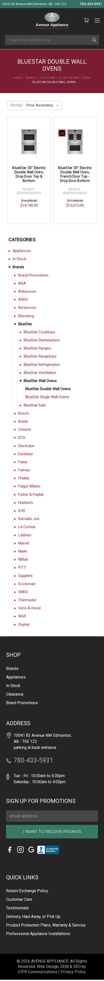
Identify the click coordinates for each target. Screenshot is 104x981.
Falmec (24, 470)
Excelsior (25, 454)
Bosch (23, 413)
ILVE (21, 510)
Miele (22, 551)
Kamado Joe (28, 518)
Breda (23, 421)
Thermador (27, 600)
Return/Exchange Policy (27, 890)
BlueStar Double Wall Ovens (48, 389)
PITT (22, 567)
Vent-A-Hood (29, 608)
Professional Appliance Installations (38, 933)
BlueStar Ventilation (40, 372)
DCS (21, 437)
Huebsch (25, 502)
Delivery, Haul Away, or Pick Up (33, 916)
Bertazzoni (27, 307)
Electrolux (26, 446)
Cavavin (24, 429)
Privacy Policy (73, 971)
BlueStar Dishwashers (42, 340)
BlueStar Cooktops (39, 332)
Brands (18, 267)
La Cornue (26, 527)
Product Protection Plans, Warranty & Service (46, 925)
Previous (10, 969)
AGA (22, 283)
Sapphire (25, 576)
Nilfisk (23, 559)
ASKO (23, 299)
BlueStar (25, 324)
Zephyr (24, 624)
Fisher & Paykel (30, 494)
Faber (23, 462)
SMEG (23, 592)
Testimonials (17, 908)
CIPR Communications (37, 971)
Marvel (23, 543)
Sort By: (16, 105)
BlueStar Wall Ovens (40, 380)
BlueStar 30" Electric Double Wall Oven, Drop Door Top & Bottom (29, 174)
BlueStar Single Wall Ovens (47, 397)
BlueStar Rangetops (40, 356)
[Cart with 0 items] (86, 20)
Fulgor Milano (29, 486)
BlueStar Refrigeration (42, 364)
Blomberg (26, 316)
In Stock (19, 259)
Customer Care (19, 899)
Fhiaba (23, 478)
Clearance (14, 694)
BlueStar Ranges (37, 348)
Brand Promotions (33, 275)
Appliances (22, 251)
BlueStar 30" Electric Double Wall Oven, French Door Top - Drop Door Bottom (75, 174)
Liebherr (25, 535)
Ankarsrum (27, 291)
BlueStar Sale (35, 405)
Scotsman (26, 584)
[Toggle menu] (97, 19)
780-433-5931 (91, 4)
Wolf (22, 616)
